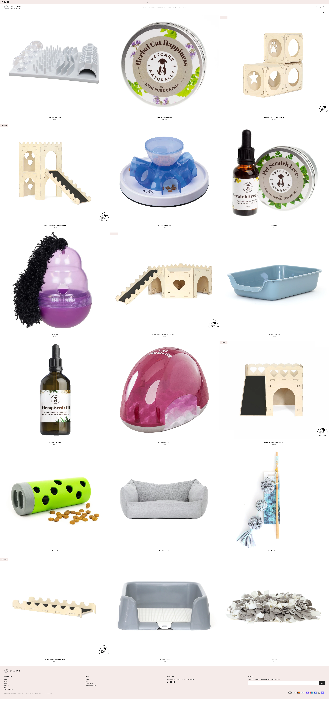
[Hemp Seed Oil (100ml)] (55, 390)
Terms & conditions (91, 685)
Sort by (324, 12)
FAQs (5, 679)
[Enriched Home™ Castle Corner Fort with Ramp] (164, 281)
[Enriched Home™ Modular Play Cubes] (274, 64)
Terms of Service (8, 689)
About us (88, 679)
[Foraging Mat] (274, 606)
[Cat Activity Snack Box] (164, 390)
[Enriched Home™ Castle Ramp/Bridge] (55, 606)
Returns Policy (29, 693)
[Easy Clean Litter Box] (164, 606)
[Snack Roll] (55, 498)
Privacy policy (89, 683)
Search (6, 687)
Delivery (6, 681)
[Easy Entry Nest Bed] (164, 498)
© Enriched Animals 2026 (10, 693)
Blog (87, 681)
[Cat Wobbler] (55, 281)
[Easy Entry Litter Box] (274, 281)
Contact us (7, 685)
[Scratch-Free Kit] (274, 173)
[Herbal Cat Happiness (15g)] (164, 64)
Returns (6, 683)
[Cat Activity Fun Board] (55, 64)
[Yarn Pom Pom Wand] (274, 498)
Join (322, 683)
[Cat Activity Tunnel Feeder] (164, 173)
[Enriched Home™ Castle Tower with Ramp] (55, 173)
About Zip (21, 693)
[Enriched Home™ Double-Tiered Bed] (274, 390)
